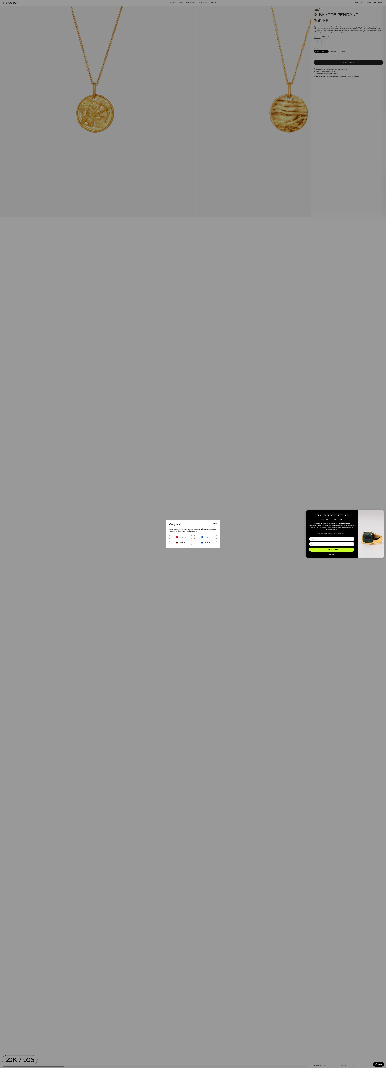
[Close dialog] (381, 513)
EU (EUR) (207, 543)
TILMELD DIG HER (332, 549)
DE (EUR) (182, 543)
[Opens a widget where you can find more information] (378, 1064)
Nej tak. (331, 554)
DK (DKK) (182, 537)
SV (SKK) (207, 537)
